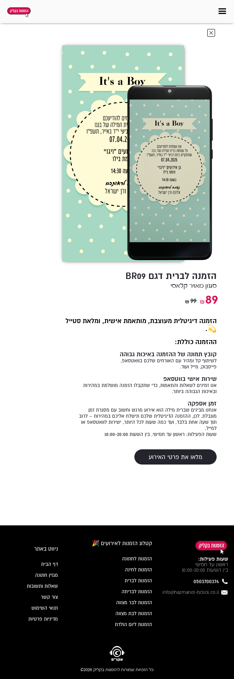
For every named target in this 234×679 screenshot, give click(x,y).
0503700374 (206, 581)
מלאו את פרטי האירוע (175, 457)
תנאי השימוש (44, 607)
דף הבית (49, 564)
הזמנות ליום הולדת (133, 624)
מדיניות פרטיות (43, 618)
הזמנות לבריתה (137, 591)
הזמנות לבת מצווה (133, 613)
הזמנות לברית (138, 580)
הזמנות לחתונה (137, 558)
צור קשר (49, 596)
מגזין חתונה (46, 575)
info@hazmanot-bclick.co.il (190, 592)
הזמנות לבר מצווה (134, 602)
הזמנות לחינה (138, 569)
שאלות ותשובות (42, 585)
